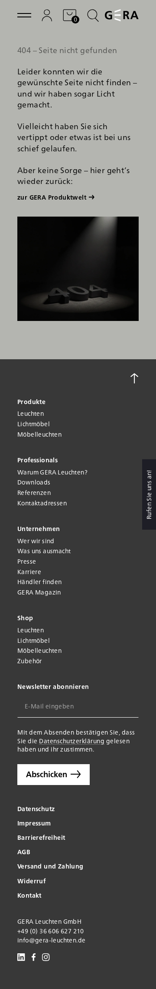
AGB (23, 851)
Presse (26, 561)
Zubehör (29, 661)
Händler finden (39, 582)
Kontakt (29, 895)
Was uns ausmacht (44, 551)
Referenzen (34, 492)
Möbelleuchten (39, 434)
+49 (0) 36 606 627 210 (50, 931)
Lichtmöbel (33, 424)
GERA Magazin (39, 592)
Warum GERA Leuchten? (52, 472)
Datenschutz (36, 808)
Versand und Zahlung (50, 866)
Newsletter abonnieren (53, 686)
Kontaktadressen (42, 503)
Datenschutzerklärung (71, 740)
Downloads (34, 482)
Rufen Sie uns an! (148, 494)
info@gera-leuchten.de (51, 940)
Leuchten (30, 413)
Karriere (29, 572)
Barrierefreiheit (41, 837)
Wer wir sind (36, 541)
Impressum (34, 823)
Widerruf (31, 880)
